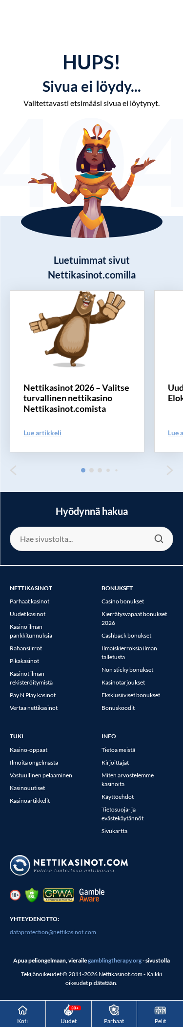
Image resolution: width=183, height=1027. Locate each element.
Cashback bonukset (126, 635)
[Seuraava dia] (169, 470)
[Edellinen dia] (13, 470)
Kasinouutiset (27, 788)
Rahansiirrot (26, 648)
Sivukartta (114, 830)
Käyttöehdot (118, 796)
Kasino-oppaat (28, 749)
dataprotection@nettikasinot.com (53, 932)
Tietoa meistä (118, 749)
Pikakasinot (24, 660)
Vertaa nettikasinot (34, 707)
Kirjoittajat (115, 762)
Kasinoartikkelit (30, 800)
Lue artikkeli (42, 432)
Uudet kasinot (27, 614)
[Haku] (159, 539)
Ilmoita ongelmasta (34, 762)
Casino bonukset (123, 601)
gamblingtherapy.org (115, 960)
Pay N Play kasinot (33, 695)
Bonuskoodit (118, 707)
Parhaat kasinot (29, 601)
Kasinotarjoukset (123, 682)
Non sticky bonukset (127, 669)
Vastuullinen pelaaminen (41, 775)
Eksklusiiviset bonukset (131, 695)
